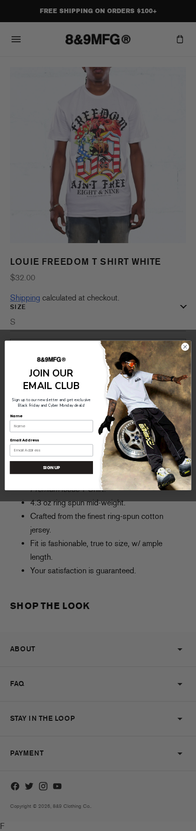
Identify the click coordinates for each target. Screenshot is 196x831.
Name (16, 415)
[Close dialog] (185, 347)
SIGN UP (51, 468)
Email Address (24, 440)
